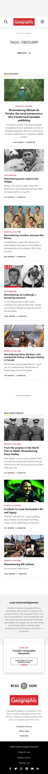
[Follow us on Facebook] (10, 768)
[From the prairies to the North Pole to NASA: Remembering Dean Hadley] (24, 447)
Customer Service (24, 726)
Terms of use (24, 752)
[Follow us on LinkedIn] (37, 768)
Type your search (24, 33)
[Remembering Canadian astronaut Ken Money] (24, 233)
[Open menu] (42, 22)
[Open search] (6, 22)
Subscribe (24, 735)
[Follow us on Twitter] (15, 768)
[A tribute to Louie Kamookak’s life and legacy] (24, 506)
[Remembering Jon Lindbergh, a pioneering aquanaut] (24, 293)
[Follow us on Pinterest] (26, 768)
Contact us (24, 763)
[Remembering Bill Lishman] (24, 556)
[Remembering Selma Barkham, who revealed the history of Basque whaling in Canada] (24, 352)
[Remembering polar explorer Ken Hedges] (24, 175)
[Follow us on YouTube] (32, 768)
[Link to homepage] (24, 22)
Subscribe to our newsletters (24, 661)
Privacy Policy (24, 758)
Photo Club (24, 731)
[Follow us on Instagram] (21, 768)
